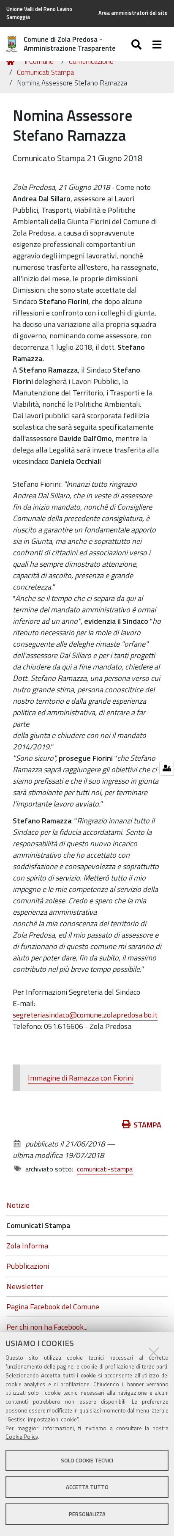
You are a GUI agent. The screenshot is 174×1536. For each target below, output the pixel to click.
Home (11, 61)
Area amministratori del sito (133, 13)
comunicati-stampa (105, 1169)
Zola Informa (27, 1245)
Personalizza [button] (87, 1514)
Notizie (18, 1205)
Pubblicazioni (27, 1266)
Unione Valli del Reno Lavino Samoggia (39, 13)
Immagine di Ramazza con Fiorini (80, 1077)
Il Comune (39, 61)
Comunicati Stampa (45, 72)
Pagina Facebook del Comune (52, 1306)
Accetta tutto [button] (87, 1487)
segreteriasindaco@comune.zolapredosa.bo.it (85, 1014)
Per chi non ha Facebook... (46, 1327)
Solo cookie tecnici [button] (87, 1460)
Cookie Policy (21, 1436)
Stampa (147, 1124)
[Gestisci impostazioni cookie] (166, 768)
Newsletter (25, 1286)
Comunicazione (91, 61)
